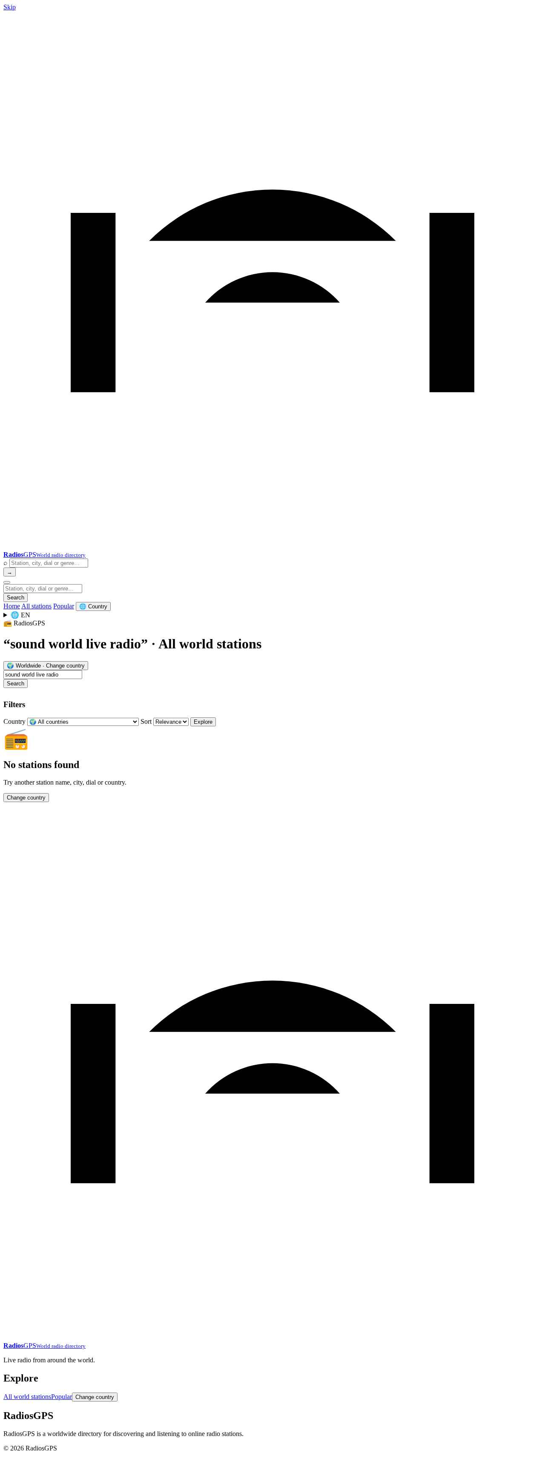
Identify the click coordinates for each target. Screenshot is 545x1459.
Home (11, 606)
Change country (26, 797)
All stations (36, 606)
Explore (203, 722)
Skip (9, 7)
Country (14, 721)
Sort (146, 721)
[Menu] (6, 582)
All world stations (27, 1396)
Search (15, 597)
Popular (63, 606)
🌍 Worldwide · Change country (46, 665)
